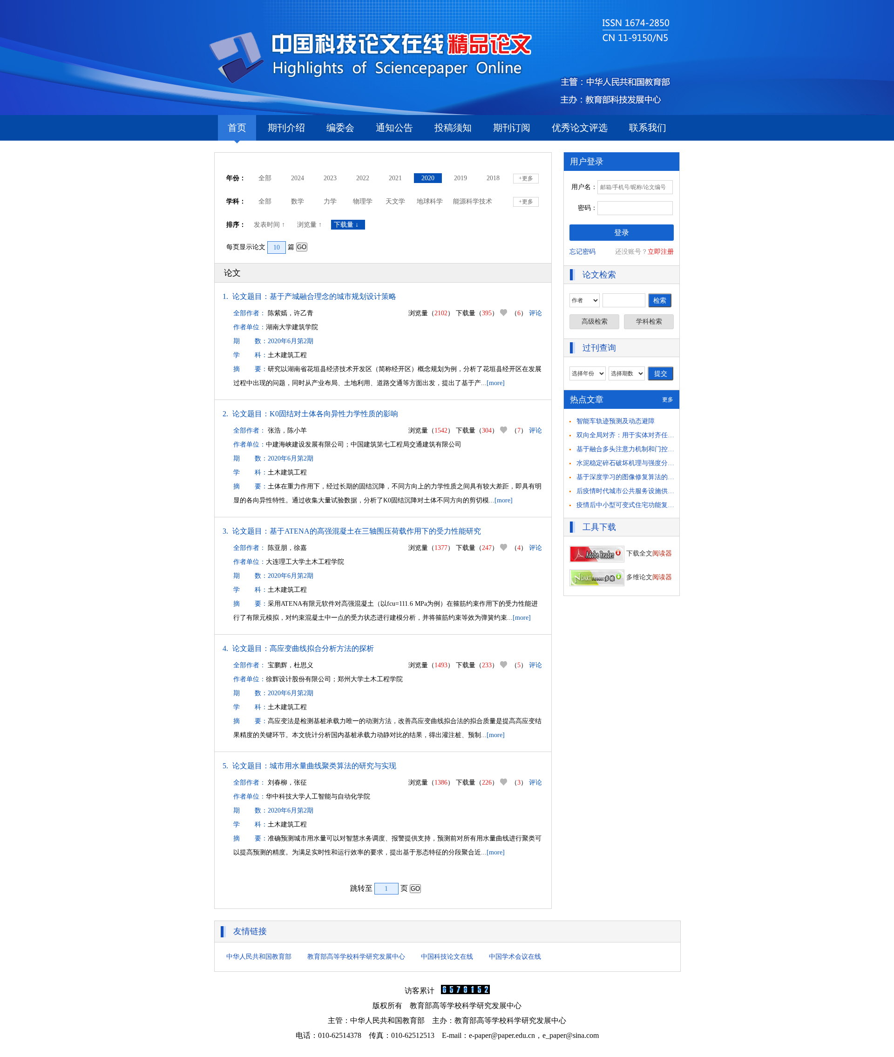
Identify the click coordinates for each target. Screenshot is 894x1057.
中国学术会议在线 (515, 956)
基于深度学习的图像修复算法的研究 (628, 477)
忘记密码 (582, 251)
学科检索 (649, 321)
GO (301, 247)
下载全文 (648, 553)
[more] (496, 382)
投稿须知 (453, 127)
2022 (362, 178)
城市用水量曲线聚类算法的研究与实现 (333, 766)
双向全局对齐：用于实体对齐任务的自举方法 (641, 435)
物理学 (362, 201)
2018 (493, 178)
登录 (621, 233)
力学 (330, 201)
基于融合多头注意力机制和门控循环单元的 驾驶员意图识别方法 (668, 449)
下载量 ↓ (348, 224)
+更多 (526, 178)
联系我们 (647, 127)
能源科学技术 (472, 201)
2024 (297, 178)
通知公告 (394, 127)
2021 (395, 178)
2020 (427, 178)
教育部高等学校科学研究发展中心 (356, 956)
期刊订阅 (511, 127)
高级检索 (595, 321)
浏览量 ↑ (310, 224)
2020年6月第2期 (290, 341)
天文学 (395, 201)
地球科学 (430, 201)
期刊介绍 (286, 127)
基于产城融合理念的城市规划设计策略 (333, 296)
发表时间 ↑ (270, 224)
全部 (264, 178)
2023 (330, 178)
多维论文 (648, 577)
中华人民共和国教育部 (258, 956)
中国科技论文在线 (447, 956)
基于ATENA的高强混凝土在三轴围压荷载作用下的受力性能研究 (375, 531)
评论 (535, 313)
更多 (667, 399)
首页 (237, 127)
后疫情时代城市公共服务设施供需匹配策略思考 (644, 491)
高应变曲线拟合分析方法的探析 (322, 648)
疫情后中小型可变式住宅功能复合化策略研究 (641, 504)
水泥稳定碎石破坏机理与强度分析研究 (631, 463)
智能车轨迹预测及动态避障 (615, 421)
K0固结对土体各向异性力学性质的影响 (334, 414)
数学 (297, 201)
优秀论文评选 (580, 127)
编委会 (340, 127)
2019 (460, 178)
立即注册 (661, 251)
